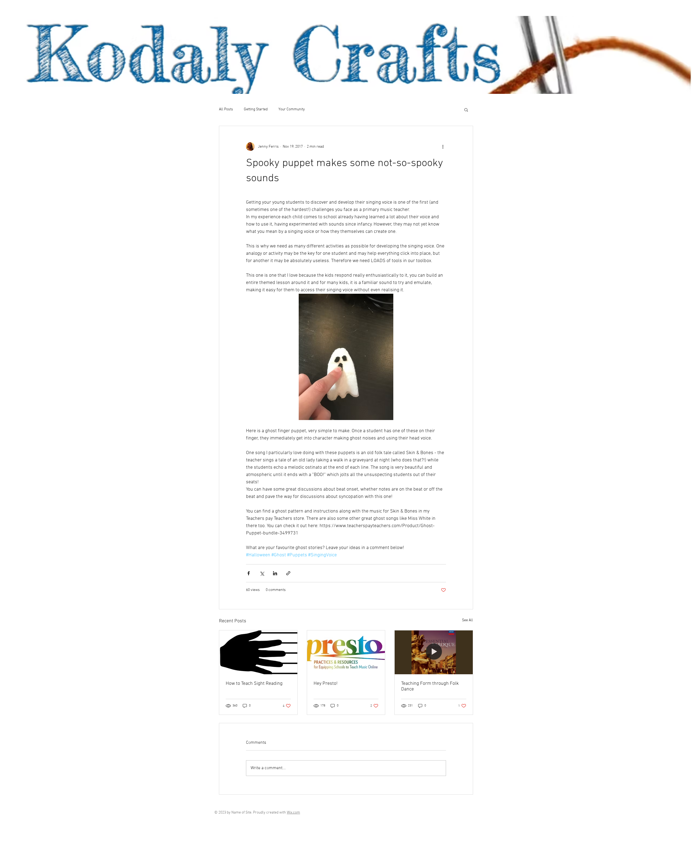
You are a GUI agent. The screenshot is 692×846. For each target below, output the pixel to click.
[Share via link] (288, 573)
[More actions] (443, 146)
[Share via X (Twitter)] (261, 573)
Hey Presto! (326, 683)
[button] (466, 109)
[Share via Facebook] (248, 573)
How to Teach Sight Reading (254, 683)
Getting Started (256, 109)
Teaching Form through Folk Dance (430, 686)
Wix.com (293, 812)
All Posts (226, 109)
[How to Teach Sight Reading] (258, 652)
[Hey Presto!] (346, 652)
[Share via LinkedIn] (275, 573)
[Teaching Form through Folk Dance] (434, 652)
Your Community (291, 109)
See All (467, 620)
